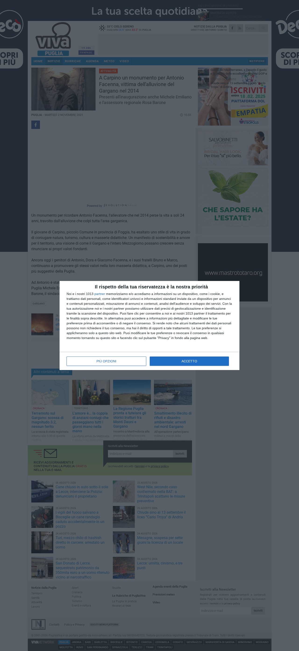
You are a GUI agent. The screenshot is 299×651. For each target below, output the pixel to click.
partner (99, 293)
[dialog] (149, 325)
